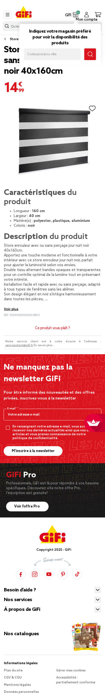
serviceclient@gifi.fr (19, 345)
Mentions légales (17, 685)
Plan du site (13, 670)
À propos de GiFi (22, 610)
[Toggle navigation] (7, 14)
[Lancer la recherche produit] (7, 26)
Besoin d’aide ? (20, 590)
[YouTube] (49, 574)
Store (14, 39)
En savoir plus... (44, 345)
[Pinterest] (63, 574)
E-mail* (12, 408)
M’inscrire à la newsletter (33, 451)
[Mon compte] (86, 15)
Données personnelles (21, 692)
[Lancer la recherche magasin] (90, 54)
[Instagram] (35, 574)
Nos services (18, 600)
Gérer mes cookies (70, 670)
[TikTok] (77, 574)
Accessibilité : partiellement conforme (75, 680)
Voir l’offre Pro (27, 506)
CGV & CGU (13, 677)
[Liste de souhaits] (92, 108)
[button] (76, 15)
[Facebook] (21, 574)
